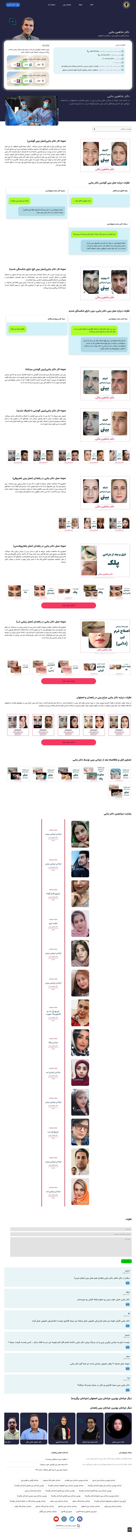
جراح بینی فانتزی (66, 1511)
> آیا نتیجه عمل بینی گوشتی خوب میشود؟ (54, 1464)
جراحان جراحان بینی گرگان (48, 1511)
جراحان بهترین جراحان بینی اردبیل (103, 1480)
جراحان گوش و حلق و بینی (29, 1480)
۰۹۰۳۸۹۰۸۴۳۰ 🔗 (108, 59)
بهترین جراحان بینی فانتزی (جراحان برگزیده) (60, 1490)
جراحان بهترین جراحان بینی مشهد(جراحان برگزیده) (102, 1496)
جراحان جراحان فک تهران (22, 1506)
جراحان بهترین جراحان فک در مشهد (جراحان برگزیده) (28, 1501)
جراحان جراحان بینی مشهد (59, 1501)
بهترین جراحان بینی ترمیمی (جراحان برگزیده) (32, 1496)
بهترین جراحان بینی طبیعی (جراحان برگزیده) (29, 1485)
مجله (80, 4)
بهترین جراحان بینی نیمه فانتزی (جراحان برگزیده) (95, 1490)
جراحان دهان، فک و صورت (51, 1480)
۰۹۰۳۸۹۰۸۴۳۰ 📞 (104, 55)
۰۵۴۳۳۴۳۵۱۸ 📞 (93, 51)
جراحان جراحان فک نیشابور (45, 1506)
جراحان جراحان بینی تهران (113, 1506)
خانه (91, 4)
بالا (130, 1529)
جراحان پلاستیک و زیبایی (33, 1490)
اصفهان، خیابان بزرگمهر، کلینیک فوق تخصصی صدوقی (80, 70)
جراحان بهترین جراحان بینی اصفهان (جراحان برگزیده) (66, 1485)
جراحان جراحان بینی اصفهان (90, 1506)
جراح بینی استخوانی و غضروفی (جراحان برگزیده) (110, 1501)
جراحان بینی (67, 4)
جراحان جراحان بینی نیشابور (67, 1506)
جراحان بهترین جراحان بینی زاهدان (76, 1480)
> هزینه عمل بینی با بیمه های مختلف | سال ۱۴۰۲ (51, 1470)
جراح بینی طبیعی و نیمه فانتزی (86, 1511)
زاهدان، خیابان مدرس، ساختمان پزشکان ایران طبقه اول (79, 66)
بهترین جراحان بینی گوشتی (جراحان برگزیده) (66, 1496)
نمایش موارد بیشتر (68, 605)
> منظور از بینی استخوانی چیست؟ (56, 1459)
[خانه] (126, 4)
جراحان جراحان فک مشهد (81, 1501)
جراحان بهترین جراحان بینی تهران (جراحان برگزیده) (105, 1485)
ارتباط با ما (51, 4)
